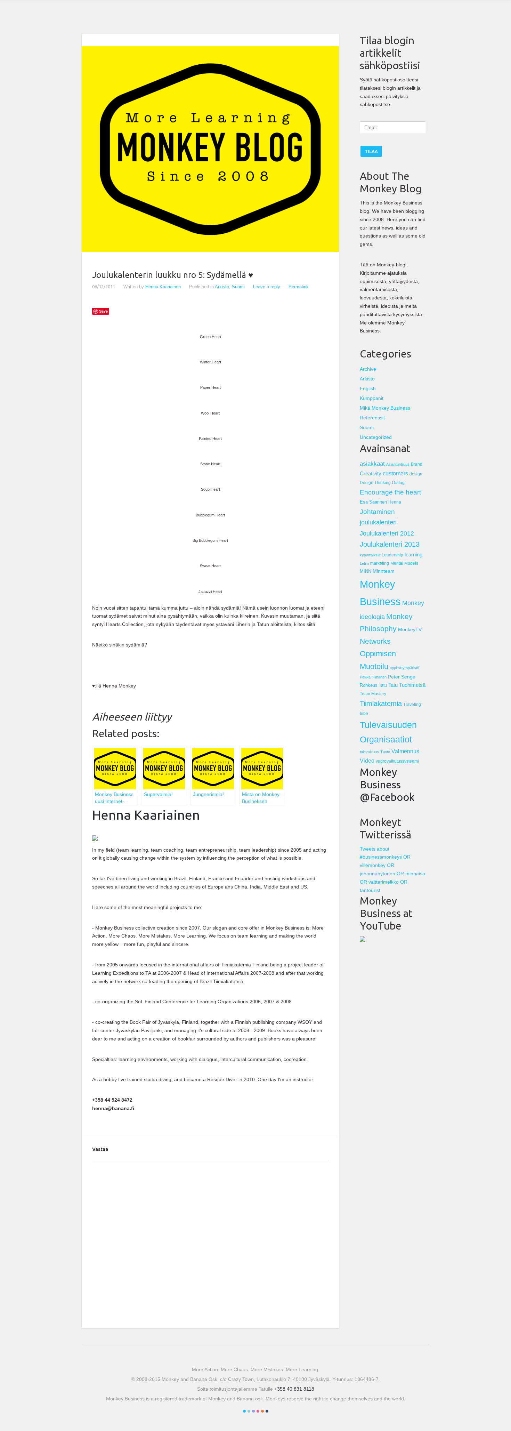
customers (395, 473)
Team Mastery (373, 693)
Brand (416, 464)
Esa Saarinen (373, 502)
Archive (368, 369)
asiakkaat (372, 463)
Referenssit (372, 417)
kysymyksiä (370, 555)
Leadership (392, 555)
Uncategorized (376, 437)
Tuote (385, 752)
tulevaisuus (369, 752)
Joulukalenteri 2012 (387, 533)
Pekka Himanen (373, 677)
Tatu (383, 685)
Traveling (412, 704)
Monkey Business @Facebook (387, 784)
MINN (365, 571)
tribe (364, 713)
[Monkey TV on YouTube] (362, 940)
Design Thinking (375, 482)
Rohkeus (369, 685)
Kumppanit (371, 398)
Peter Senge (401, 677)
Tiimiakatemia (381, 703)
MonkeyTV (410, 629)
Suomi (238, 286)
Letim (364, 563)
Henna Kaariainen (163, 286)
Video (367, 760)
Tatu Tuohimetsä (406, 685)
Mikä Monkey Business (385, 408)
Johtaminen (377, 511)
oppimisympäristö (404, 668)
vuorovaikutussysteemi (397, 761)
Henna (394, 502)
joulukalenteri (378, 522)
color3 (253, 1411)
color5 (262, 1411)
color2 (249, 1411)
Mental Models (404, 563)
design (415, 474)
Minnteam (384, 571)
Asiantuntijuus (397, 464)
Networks (375, 641)
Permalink (299, 286)
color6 (267, 1411)
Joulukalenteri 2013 (390, 544)
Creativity (370, 473)
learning (413, 554)
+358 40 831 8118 (294, 1389)
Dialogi (399, 482)
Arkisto (222, 286)
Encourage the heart (390, 492)
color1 (244, 1411)
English (368, 388)
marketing (379, 563)
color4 (258, 1411)
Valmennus (405, 751)
